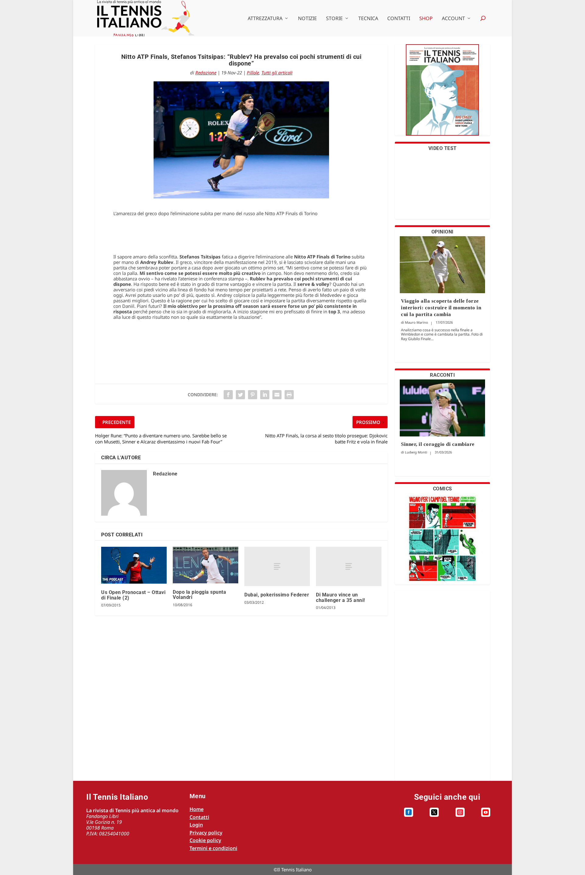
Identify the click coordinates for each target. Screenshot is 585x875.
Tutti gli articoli (276, 72)
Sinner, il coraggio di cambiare (438, 444)
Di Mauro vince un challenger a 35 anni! (340, 597)
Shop (426, 19)
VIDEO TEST (442, 148)
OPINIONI (442, 232)
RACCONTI (442, 375)
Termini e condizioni (213, 848)
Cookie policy (205, 840)
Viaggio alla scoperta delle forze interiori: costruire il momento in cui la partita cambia (441, 307)
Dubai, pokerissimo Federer (276, 595)
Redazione (205, 72)
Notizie (307, 19)
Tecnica (368, 19)
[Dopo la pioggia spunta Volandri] (205, 565)
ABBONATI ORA (442, 94)
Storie (334, 19)
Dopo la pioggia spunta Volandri (199, 594)
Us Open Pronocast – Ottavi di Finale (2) (133, 595)
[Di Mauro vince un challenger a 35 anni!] (348, 566)
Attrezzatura (265, 19)
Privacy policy (206, 832)
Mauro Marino (416, 322)
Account (453, 19)
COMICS (442, 489)
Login (196, 824)
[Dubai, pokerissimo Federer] (277, 566)
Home (197, 809)
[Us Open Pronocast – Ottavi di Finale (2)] (134, 565)
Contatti (398, 19)
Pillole (253, 72)
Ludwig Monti (416, 452)
